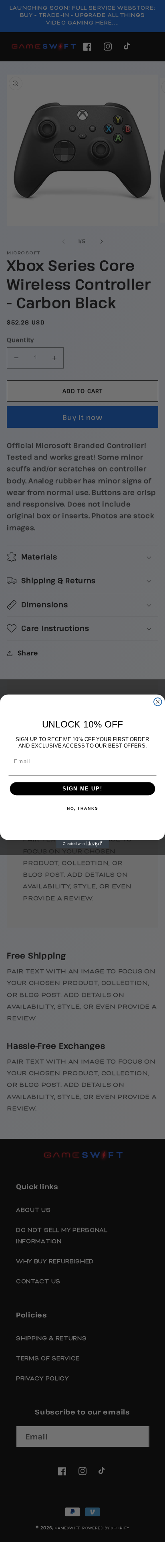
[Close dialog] (158, 702)
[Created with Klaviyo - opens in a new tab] (82, 844)
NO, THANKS (82, 808)
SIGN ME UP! (82, 788)
